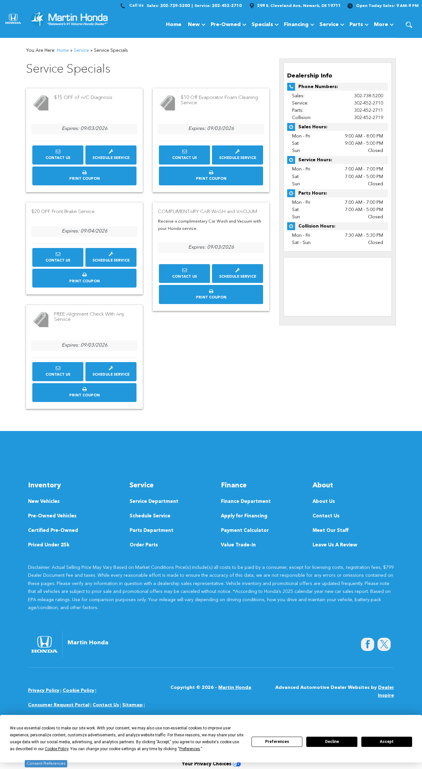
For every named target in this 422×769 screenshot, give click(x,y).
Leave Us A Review (335, 545)
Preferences (277, 741)
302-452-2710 (368, 103)
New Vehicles (44, 501)
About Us (324, 501)
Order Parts (144, 545)
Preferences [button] (189, 749)
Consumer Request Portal (58, 705)
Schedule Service (111, 158)
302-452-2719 (368, 117)
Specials (262, 24)
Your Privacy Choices (207, 764)
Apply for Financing (244, 516)
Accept (387, 741)
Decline (332, 741)
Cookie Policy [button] (56, 749)
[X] (384, 644)
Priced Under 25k (49, 545)
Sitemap (132, 705)
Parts (356, 24)
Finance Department (246, 501)
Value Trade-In (238, 545)
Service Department (154, 501)
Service (329, 24)
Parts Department (151, 530)
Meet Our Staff (330, 530)
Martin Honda (234, 687)
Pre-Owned (226, 24)
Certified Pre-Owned (53, 530)
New (194, 24)
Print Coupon (86, 181)
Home (173, 24)
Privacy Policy (43, 690)
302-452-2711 (368, 110)
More (381, 26)
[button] (409, 25)
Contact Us (57, 158)
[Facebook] (367, 644)
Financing (296, 24)
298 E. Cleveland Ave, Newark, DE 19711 (299, 6)
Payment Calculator (245, 530)
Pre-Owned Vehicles (52, 516)
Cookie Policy (78, 690)
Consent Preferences (46, 764)
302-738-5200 (368, 96)
